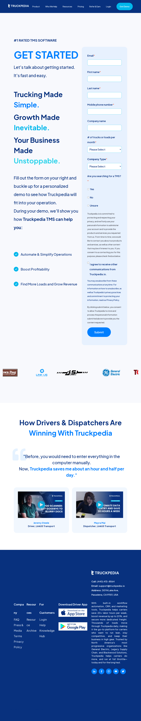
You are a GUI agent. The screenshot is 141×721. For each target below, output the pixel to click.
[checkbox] (104, 197)
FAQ (16, 619)
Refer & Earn (95, 6)
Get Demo (125, 6)
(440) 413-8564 (106, 581)
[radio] (104, 189)
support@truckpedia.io (112, 585)
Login (108, 6)
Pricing (81, 6)
